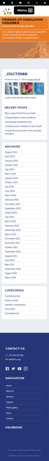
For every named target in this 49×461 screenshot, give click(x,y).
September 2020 (13, 269)
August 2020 (11, 273)
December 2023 (12, 204)
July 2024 (9, 187)
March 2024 (10, 195)
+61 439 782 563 (16, 355)
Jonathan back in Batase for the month (23, 126)
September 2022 (13, 230)
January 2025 (11, 178)
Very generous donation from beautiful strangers (23, 132)
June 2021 (10, 260)
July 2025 (9, 169)
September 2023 (13, 208)
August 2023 (11, 212)
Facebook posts (12, 296)
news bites (10, 309)
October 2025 (11, 165)
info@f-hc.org (15, 359)
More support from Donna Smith (20, 113)
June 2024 (10, 191)
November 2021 (12, 243)
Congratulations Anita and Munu (20, 117)
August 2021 (11, 256)
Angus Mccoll (34, 79)
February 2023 (12, 226)
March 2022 (10, 234)
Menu (22, 10)
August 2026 (11, 152)
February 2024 (12, 200)
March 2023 (10, 221)
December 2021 (12, 238)
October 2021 (11, 247)
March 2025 (10, 174)
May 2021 (9, 264)
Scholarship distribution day (18, 122)
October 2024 (11, 182)
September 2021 (13, 251)
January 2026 (11, 161)
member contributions (15, 305)
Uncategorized (12, 313)
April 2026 (10, 156)
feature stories (11, 300)
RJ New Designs (33, 455)
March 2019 (10, 277)
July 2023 (9, 217)
